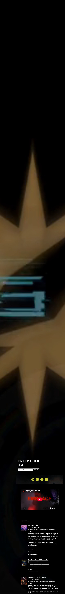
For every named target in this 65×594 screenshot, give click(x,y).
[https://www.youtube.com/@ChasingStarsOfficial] (37, 480)
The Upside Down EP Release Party (38, 560)
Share (31, 551)
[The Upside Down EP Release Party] (24, 565)
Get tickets (32, 549)
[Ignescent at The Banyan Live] (24, 584)
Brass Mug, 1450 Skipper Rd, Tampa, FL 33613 (39, 564)
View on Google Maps (32, 554)
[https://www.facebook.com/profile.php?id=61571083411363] (41, 480)
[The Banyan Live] (24, 531)
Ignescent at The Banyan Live (37, 577)
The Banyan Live (33, 525)
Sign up (36, 469)
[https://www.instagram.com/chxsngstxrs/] (46, 480)
